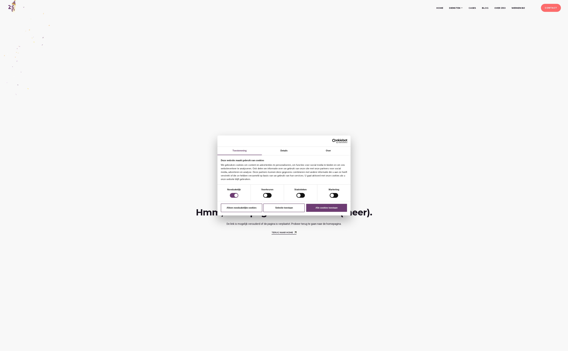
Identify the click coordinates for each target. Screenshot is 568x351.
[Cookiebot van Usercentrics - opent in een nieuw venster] (334, 141)
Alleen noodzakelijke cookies (241, 207)
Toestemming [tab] (240, 150)
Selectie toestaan (284, 207)
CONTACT (551, 8)
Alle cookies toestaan (327, 207)
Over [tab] (328, 150)
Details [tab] (284, 150)
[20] (11, 7)
